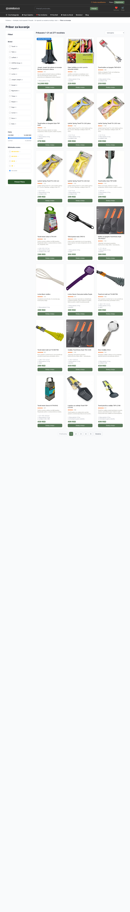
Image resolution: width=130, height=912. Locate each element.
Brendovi (79, 15)
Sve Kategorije (13, 15)
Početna (8, 20)
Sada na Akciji (68, 15)
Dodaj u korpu (49, 87)
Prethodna (63, 434)
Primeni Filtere (19, 182)
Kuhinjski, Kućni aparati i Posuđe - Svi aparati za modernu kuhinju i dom (35, 20)
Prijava (111, 2)
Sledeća (98, 434)
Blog (87, 15)
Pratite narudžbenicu (99, 2)
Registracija (119, 2)
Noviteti (55, 15)
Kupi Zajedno (28, 15)
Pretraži (94, 8)
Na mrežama (42, 15)
